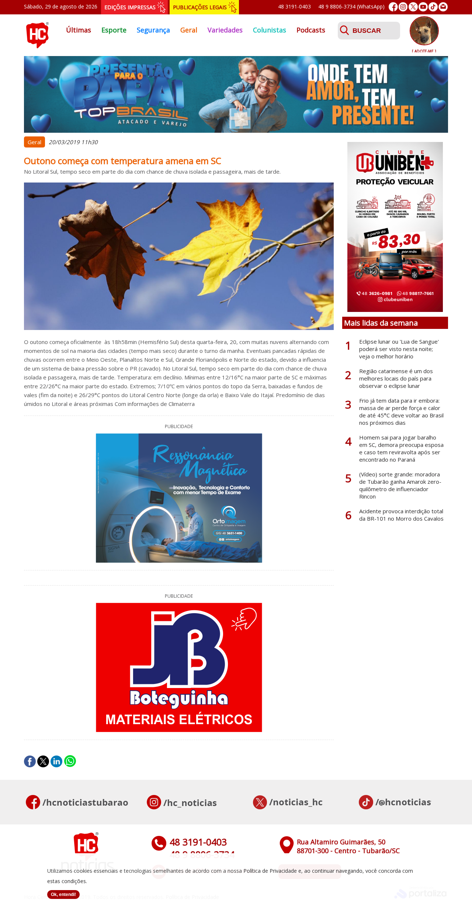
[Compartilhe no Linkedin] (56, 761)
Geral (188, 29)
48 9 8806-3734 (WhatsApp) (351, 6)
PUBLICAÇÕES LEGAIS (200, 7)
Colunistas (269, 29)
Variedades (225, 29)
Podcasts (310, 29)
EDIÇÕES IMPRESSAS (130, 7)
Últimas (78, 29)
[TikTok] (433, 7)
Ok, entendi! (63, 894)
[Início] (37, 46)
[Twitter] (413, 7)
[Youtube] (423, 7)
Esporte (113, 29)
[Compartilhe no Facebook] (30, 761)
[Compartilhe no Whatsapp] (70, 761)
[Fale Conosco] (443, 7)
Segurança (153, 29)
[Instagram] (403, 7)
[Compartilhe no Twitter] (43, 761)
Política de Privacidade (270, 870)
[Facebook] (393, 7)
